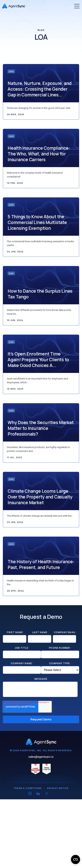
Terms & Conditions (28, 788)
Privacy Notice (57, 788)
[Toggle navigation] (77, 6)
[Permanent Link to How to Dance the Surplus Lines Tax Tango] (41, 285)
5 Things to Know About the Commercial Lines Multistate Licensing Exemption (37, 222)
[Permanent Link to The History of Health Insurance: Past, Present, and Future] (41, 556)
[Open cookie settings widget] (75, 859)
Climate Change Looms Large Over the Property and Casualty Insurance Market (40, 496)
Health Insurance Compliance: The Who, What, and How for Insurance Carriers (39, 153)
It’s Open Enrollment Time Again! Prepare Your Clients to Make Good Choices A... (38, 359)
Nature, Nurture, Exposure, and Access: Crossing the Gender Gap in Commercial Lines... (40, 89)
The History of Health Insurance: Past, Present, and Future (41, 564)
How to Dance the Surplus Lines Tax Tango (40, 294)
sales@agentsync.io (41, 757)
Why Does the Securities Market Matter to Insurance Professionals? (41, 428)
